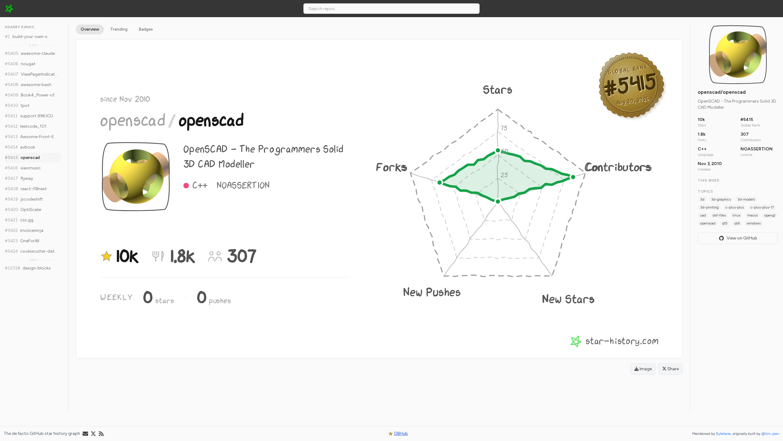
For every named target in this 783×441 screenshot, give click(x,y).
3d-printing (709, 207)
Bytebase (723, 434)
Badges (146, 29)
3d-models (746, 199)
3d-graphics (721, 199)
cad (703, 215)
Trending (119, 29)
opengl (769, 215)
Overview (90, 29)
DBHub (401, 433)
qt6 (737, 223)
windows (754, 223)
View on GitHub (742, 238)
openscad (707, 223)
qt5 (725, 223)
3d (702, 199)
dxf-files (719, 215)
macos (752, 215)
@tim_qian (770, 434)
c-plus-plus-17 (762, 207)
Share (672, 368)
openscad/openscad (722, 92)
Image (645, 368)
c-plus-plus (734, 207)
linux (736, 215)
